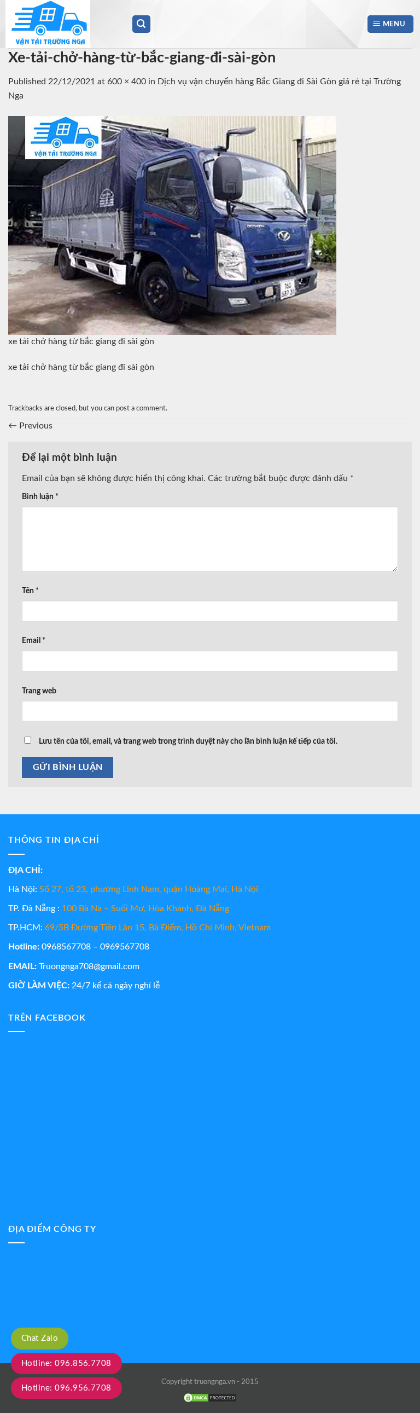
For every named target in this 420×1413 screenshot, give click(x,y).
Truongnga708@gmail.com (89, 966)
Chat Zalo (39, 1338)
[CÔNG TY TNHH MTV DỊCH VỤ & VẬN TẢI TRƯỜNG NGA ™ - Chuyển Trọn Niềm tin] (60, 24)
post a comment (141, 408)
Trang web (39, 691)
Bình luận (40, 497)
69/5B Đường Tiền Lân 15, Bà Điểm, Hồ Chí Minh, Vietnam (158, 927)
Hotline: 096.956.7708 (66, 1388)
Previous (30, 425)
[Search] (141, 24)
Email (33, 640)
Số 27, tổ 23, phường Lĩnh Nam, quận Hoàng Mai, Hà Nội (148, 889)
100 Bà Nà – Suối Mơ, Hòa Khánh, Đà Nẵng (145, 908)
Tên (30, 591)
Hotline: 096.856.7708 (66, 1363)
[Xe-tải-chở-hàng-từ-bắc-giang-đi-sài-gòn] (172, 225)
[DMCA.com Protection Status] (210, 1397)
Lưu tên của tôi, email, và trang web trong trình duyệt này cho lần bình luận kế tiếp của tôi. (188, 741)
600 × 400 (126, 81)
